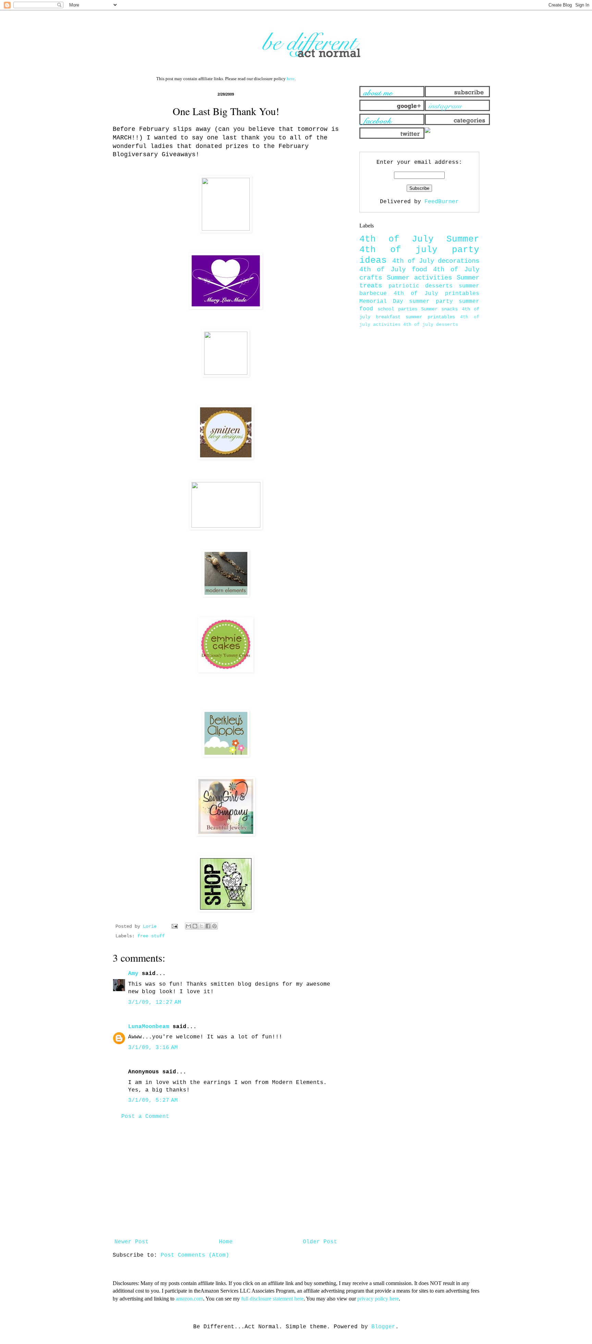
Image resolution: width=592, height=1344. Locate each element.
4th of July (396, 239)
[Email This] (188, 926)
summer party (431, 301)
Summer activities (419, 278)
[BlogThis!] (195, 926)
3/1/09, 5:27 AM (153, 1100)
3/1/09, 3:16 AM (153, 1048)
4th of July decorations (435, 261)
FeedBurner (441, 202)
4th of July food (393, 269)
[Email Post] (175, 926)
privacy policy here (378, 1299)
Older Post (320, 1242)
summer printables (430, 317)
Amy (133, 974)
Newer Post (131, 1242)
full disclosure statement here (272, 1299)
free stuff (151, 936)
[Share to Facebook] (208, 926)
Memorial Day (381, 301)
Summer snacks (439, 309)
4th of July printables (436, 294)
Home (226, 1242)
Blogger (383, 1327)
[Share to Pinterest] (214, 926)
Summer (462, 239)
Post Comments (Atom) (195, 1255)
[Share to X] (201, 926)
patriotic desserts (420, 286)
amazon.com (189, 1299)
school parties (397, 309)
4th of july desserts (430, 324)
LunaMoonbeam (148, 1027)
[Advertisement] (225, 1179)
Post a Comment (145, 1116)
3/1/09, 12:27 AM (154, 1002)
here (291, 78)
